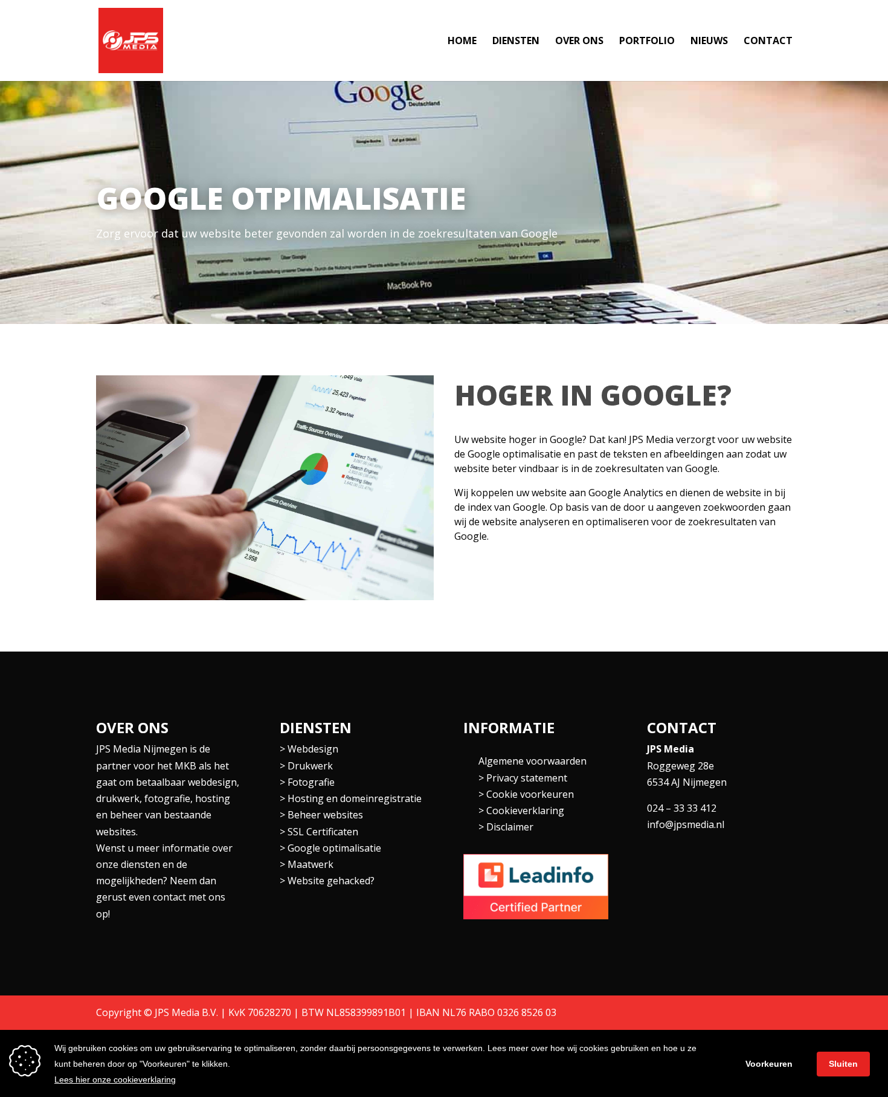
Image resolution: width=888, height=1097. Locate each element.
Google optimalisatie (334, 848)
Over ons (579, 41)
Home (462, 41)
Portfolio (647, 41)
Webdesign (313, 749)
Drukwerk (310, 765)
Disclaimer (509, 826)
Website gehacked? (331, 880)
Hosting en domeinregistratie (355, 798)
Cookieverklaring (525, 810)
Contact (768, 41)
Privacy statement (526, 778)
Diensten (515, 41)
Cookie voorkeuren (530, 794)
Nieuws (709, 41)
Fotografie (311, 782)
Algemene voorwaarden (532, 761)
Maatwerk (310, 864)
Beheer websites (325, 814)
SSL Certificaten (323, 831)
